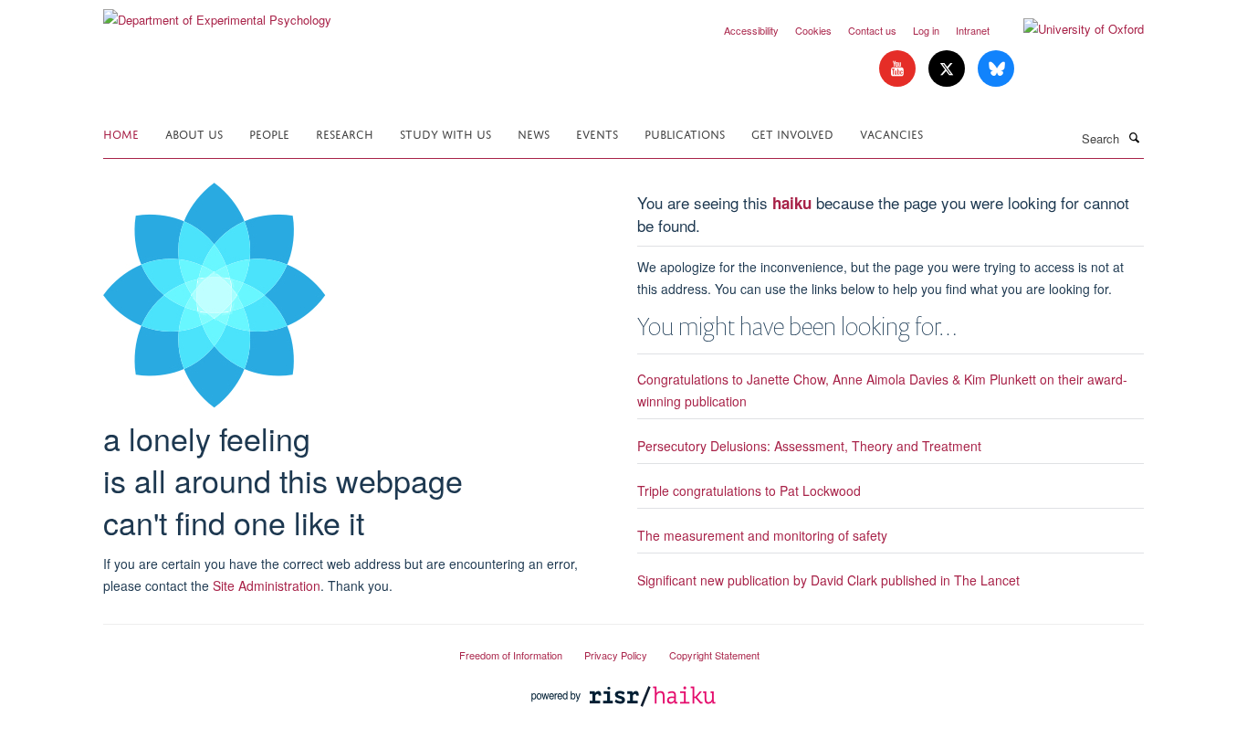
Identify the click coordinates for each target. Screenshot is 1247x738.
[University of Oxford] (1070, 29)
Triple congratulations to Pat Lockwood (749, 490)
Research (344, 133)
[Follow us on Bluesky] (996, 69)
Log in (926, 30)
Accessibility (751, 30)
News (534, 133)
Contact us (872, 30)
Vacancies (891, 133)
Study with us (445, 133)
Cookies (813, 30)
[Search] (1134, 137)
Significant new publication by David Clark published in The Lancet (828, 580)
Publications (684, 133)
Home (121, 133)
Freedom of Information (510, 655)
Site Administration (266, 585)
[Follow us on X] (948, 69)
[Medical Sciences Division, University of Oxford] (267, 647)
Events (597, 133)
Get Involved (792, 133)
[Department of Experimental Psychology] (217, 13)
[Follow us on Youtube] (899, 69)
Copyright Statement (714, 655)
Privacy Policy (615, 655)
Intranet (973, 30)
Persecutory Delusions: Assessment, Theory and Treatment (809, 446)
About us (194, 133)
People (269, 133)
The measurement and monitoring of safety (762, 535)
